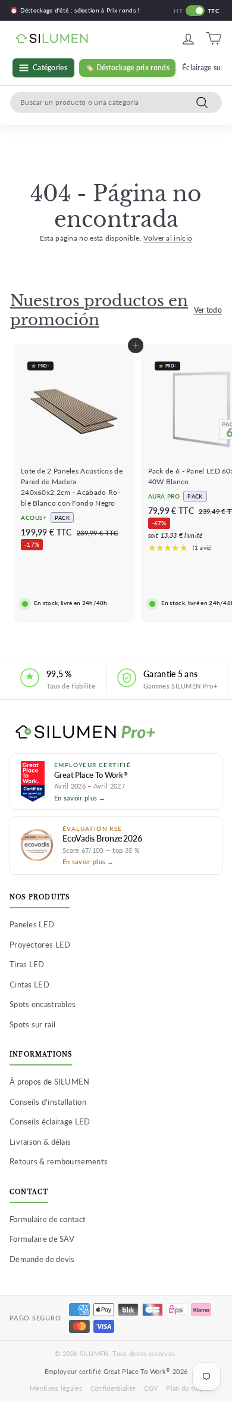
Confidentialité (113, 1388)
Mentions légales (56, 1388)
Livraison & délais (40, 1141)
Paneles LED (32, 924)
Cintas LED (29, 984)
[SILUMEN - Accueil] (116, 732)
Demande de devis (42, 1259)
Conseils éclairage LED (50, 1121)
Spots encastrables (43, 1004)
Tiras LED (27, 964)
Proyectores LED (40, 944)
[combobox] (116, 102)
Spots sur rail (32, 1024)
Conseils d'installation (48, 1102)
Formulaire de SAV (42, 1239)
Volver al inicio (167, 237)
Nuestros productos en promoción (99, 310)
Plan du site (184, 1388)
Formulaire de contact (48, 1219)
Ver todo (208, 310)
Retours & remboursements (59, 1161)
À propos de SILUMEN (50, 1081)
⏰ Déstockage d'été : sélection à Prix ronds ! (75, 10)
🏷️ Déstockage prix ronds (127, 67)
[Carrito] (214, 38)
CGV (151, 1388)
